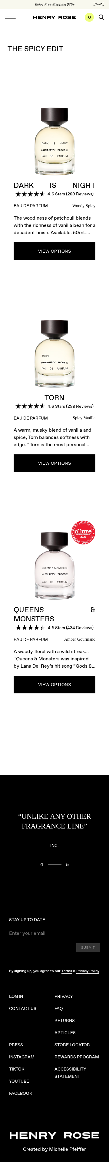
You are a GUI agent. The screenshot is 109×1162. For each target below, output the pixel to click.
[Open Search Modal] (101, 17)
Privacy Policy (87, 970)
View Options (54, 251)
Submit (88, 947)
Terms (66, 970)
